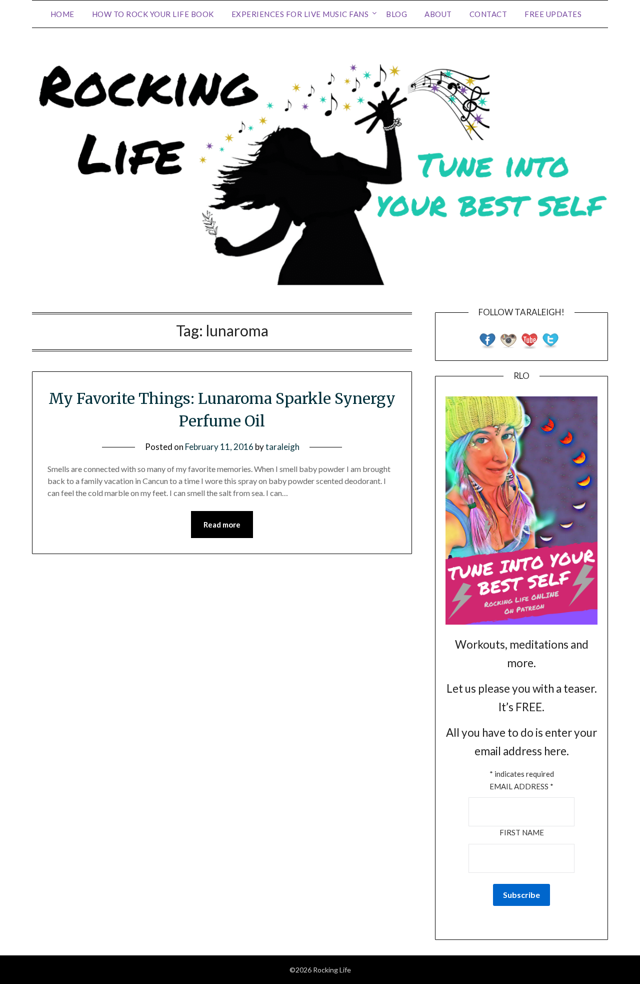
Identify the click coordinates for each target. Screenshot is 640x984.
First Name (522, 832)
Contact (489, 14)
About (438, 14)
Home (62, 14)
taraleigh (283, 446)
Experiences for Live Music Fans (300, 14)
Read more (222, 524)
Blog (396, 14)
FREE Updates (553, 14)
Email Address (522, 786)
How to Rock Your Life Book (153, 14)
